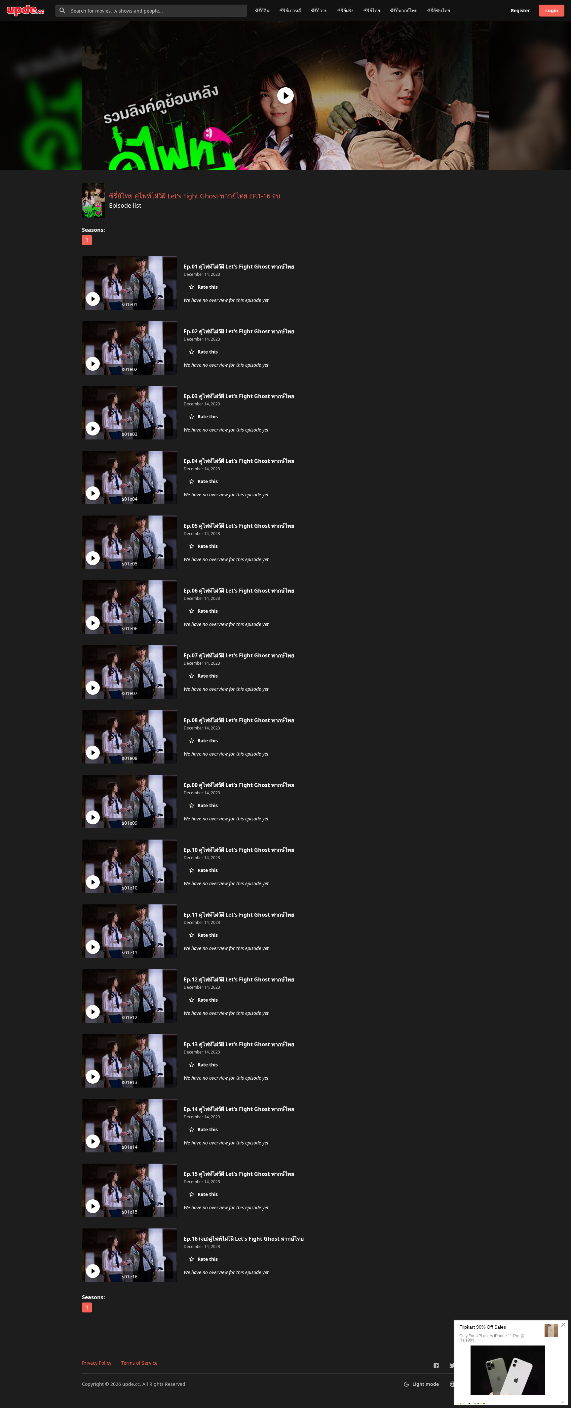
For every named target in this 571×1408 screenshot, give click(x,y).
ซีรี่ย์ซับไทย (438, 10)
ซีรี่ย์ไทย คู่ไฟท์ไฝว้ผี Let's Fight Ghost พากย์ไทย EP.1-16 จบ (194, 195)
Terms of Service (139, 1363)
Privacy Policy (96, 1363)
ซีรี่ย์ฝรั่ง (345, 10)
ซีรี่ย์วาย (319, 10)
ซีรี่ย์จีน (262, 10)
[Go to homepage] (25, 11)
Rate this (208, 287)
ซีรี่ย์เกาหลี (290, 10)
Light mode (425, 1384)
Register (520, 10)
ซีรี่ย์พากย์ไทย (403, 10)
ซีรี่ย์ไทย (371, 10)
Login (551, 10)
